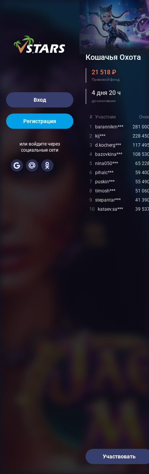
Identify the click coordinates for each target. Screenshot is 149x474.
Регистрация (39, 121)
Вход (40, 100)
